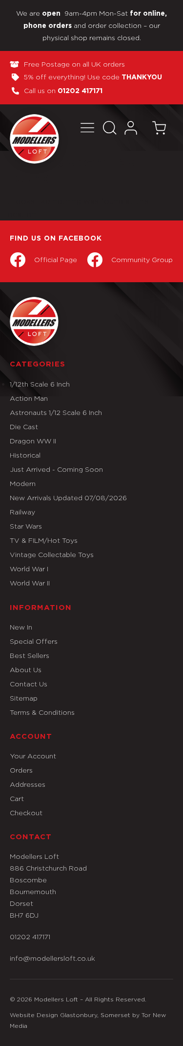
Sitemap (24, 698)
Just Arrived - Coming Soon (56, 469)
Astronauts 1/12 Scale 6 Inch (56, 412)
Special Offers (34, 641)
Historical (25, 455)
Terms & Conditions (42, 712)
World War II (30, 582)
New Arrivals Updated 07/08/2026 (68, 497)
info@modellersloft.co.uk (52, 958)
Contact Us (28, 683)
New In (21, 627)
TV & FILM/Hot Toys (44, 540)
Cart (17, 798)
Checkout (26, 812)
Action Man (29, 398)
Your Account (33, 755)
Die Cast (24, 426)
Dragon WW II (33, 440)
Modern (23, 483)
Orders (21, 770)
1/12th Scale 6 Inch (40, 384)
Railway (22, 511)
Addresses (27, 784)
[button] (87, 127)
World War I (29, 568)
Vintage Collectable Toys (52, 554)
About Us (25, 669)
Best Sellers (29, 655)
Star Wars (26, 526)
